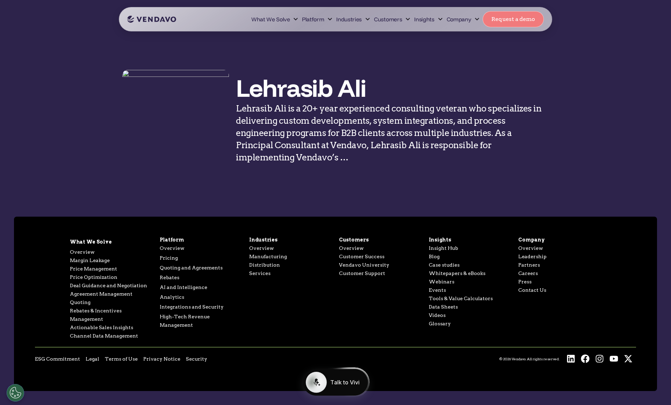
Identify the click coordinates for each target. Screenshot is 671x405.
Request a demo (513, 19)
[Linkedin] (571, 358)
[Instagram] (599, 358)
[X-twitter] (628, 358)
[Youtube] (613, 358)
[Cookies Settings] (15, 393)
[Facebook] (585, 358)
